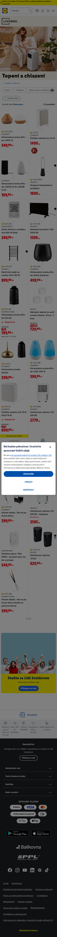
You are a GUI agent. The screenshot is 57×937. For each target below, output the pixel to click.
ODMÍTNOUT (28, 490)
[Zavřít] (50, 447)
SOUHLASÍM (28, 474)
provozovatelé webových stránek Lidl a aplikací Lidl (31, 455)
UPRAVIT (28, 482)
